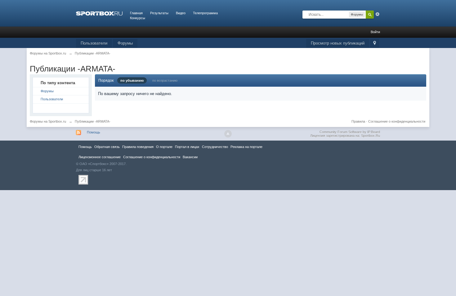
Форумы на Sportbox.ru (48, 121)
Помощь (93, 132)
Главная (136, 13)
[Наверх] (228, 133)
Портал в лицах (187, 147)
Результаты (159, 13)
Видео (181, 13)
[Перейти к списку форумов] (99, 13)
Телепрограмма (205, 13)
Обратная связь (107, 147)
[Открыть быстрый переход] (374, 43)
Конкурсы (137, 18)
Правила (358, 121)
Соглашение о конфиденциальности (396, 121)
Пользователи (94, 43)
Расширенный (377, 14)
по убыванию (132, 80)
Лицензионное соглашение (99, 157)
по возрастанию (164, 80)
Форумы (125, 43)
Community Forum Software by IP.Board (350, 132)
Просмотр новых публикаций (337, 43)
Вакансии (190, 157)
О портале (164, 147)
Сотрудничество (215, 147)
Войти (375, 32)
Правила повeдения (138, 147)
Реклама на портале (246, 147)
